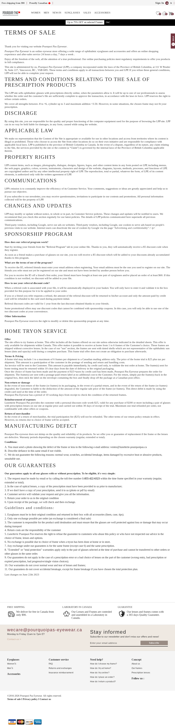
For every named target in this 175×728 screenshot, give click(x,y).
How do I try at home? (100, 668)
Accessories (102, 12)
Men (46, 12)
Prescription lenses (141, 672)
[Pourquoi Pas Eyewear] (11, 12)
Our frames (137, 668)
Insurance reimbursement (61, 672)
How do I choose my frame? (103, 664)
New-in (56, 12)
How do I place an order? (102, 677)
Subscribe (154, 643)
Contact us (45, 699)
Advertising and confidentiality (131, 228)
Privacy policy (30, 699)
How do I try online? (99, 672)
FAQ (51, 664)
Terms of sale (14, 699)
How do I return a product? (103, 681)
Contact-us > (14, 639)
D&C (108, 22)
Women (35, 12)
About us (136, 664)
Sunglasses (72, 12)
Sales (87, 12)
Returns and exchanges (60, 668)
